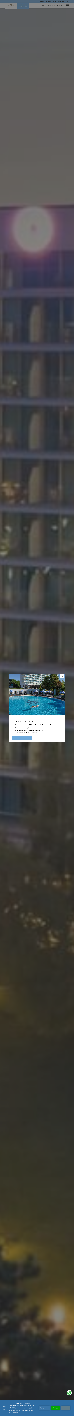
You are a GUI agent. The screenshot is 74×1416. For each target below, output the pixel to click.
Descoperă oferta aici (22, 738)
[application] (37, 1408)
